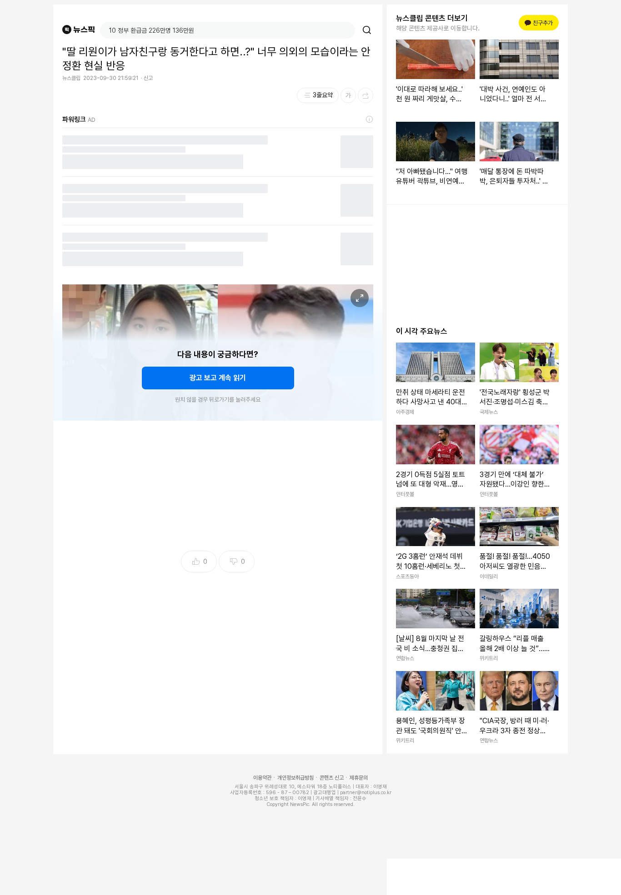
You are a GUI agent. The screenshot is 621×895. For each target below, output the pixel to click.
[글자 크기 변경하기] (348, 95)
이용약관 (262, 778)
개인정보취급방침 (295, 778)
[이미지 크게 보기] (360, 298)
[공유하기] (365, 95)
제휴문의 (359, 778)
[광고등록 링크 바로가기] (369, 119)
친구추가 (540, 23)
